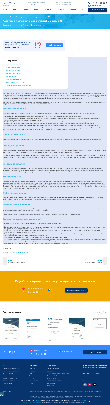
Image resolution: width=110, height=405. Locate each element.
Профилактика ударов (13, 73)
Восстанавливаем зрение (10, 376)
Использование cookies (54, 378)
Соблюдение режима (13, 70)
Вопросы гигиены (11, 76)
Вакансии (50, 371)
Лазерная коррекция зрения (11, 371)
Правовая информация (54, 380)
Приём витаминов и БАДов (15, 82)
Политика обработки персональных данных (60, 376)
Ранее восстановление (13, 64)
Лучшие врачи (33, 371)
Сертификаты (51, 383)
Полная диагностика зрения (11, 368)
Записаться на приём (9, 380)
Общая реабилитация (13, 67)
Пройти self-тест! (54, 45)
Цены (26, 9)
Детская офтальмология (10, 378)
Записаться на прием (98, 10)
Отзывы (61, 9)
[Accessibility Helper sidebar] (2, 394)
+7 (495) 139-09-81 (100, 3)
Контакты (73, 9)
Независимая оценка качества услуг (58, 373)
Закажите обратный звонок (76, 290)
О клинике (32, 368)
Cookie (37, 400)
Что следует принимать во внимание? (18, 85)
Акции (36, 9)
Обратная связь (7, 383)
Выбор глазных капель (13, 79)
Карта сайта (50, 385)
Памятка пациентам (53, 368)
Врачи (15, 9)
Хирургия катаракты (9, 373)
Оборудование (33, 380)
